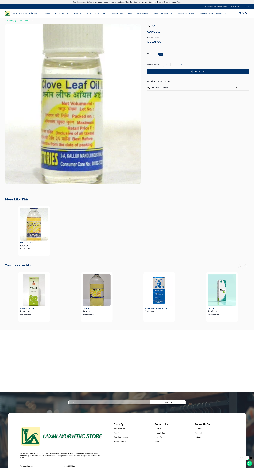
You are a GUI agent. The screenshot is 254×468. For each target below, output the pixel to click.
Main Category (10, 21)
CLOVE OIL (29, 21)
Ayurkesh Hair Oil (27, 308)
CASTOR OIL (87, 308)
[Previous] (240, 266)
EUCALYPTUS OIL (27, 242)
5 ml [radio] (160, 54)
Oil (21, 21)
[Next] (246, 266)
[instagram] (245, 6)
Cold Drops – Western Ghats (156, 308)
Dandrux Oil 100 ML (215, 308)
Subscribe (168, 402)
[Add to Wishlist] (153, 26)
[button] (240, 13)
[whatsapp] (248, 6)
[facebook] (242, 6)
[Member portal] (243, 13)
